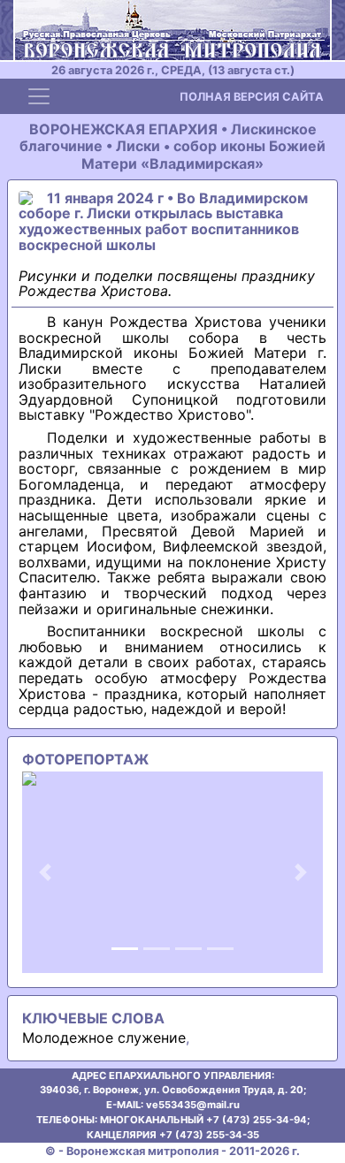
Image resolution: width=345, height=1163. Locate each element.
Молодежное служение (104, 1037)
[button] (44, 872)
